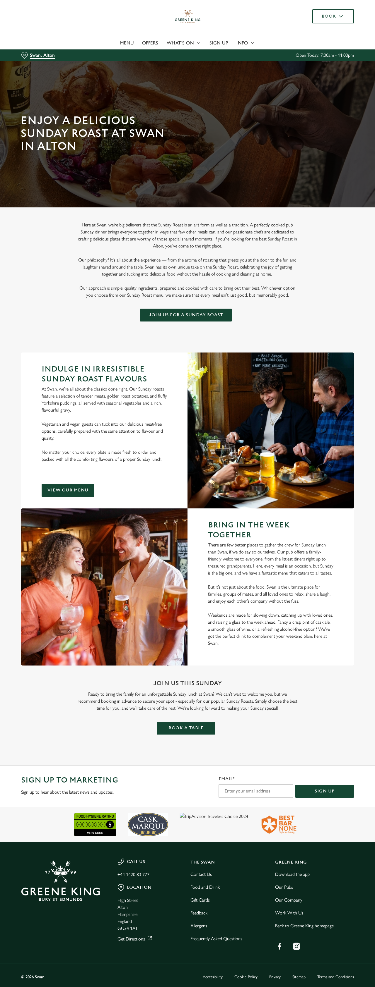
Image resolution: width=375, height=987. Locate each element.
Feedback (198, 913)
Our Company (288, 900)
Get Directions (131, 939)
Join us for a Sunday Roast (186, 314)
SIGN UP (325, 791)
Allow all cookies (326, 15)
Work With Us (289, 913)
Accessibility (213, 976)
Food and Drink (205, 887)
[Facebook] (279, 946)
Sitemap (299, 976)
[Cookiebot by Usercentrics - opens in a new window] (38, 66)
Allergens (198, 925)
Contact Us (201, 874)
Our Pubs (284, 887)
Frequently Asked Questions (216, 938)
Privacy (275, 976)
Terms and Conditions (335, 976)
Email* (227, 778)
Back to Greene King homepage (304, 925)
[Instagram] (296, 946)
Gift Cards (200, 900)
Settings (300, 65)
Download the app (292, 874)
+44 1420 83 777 (133, 874)
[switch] (168, 65)
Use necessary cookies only (326, 34)
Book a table (185, 727)
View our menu (67, 490)
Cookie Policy (246, 976)
